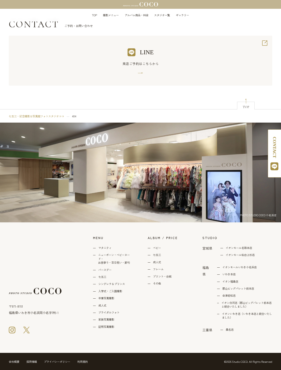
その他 (157, 283)
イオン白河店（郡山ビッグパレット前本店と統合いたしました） (247, 304)
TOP (94, 15)
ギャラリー (182, 15)
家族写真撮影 (106, 319)
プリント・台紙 (162, 276)
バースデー (105, 270)
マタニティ (105, 248)
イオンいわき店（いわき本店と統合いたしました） (247, 315)
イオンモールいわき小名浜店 (239, 267)
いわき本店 (229, 274)
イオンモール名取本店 (239, 248)
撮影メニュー (111, 15)
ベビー (157, 248)
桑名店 (230, 330)
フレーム (158, 269)
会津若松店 (229, 295)
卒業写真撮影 (106, 298)
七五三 (102, 277)
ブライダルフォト (108, 312)
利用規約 (82, 362)
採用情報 (31, 362)
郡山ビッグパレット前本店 (238, 288)
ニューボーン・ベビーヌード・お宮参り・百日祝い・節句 (114, 259)
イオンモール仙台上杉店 (240, 255)
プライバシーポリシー (57, 362)
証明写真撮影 (106, 327)
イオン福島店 (230, 281)
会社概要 (14, 362)
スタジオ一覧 (162, 15)
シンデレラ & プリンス (111, 284)
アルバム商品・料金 (136, 15)
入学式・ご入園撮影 (110, 291)
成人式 (102, 305)
